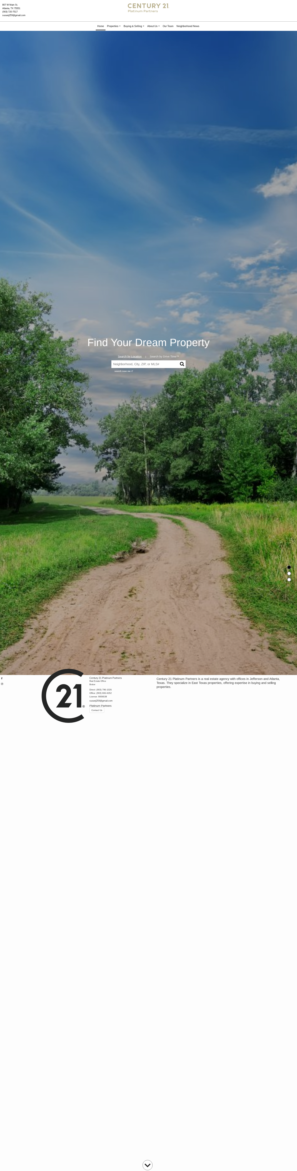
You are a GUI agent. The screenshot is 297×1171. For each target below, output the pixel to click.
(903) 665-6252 (104, 693)
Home (100, 26)
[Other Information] (289, 580)
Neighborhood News (187, 26)
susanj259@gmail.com (14, 15)
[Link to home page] (148, 10)
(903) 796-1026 (104, 689)
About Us (154, 28)
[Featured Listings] (289, 573)
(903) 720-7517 (10, 11)
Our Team (168, 26)
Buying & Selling (134, 28)
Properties (114, 28)
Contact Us (96, 710)
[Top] (289, 567)
